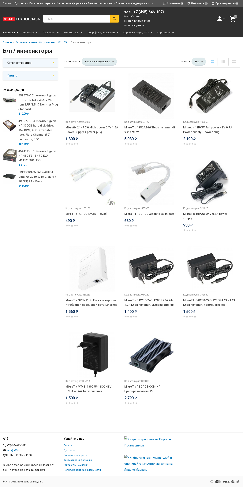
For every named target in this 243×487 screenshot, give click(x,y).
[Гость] (221, 18)
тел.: (144, 12)
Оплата (7, 3)
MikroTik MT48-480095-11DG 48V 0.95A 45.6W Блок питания (88, 389)
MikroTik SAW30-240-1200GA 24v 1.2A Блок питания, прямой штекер (209, 302)
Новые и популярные (97, 61)
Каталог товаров (19, 63)
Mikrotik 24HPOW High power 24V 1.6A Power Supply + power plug (91, 130)
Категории (9, 32)
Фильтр (12, 75)
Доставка (20, 3)
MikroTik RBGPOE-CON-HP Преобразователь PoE (142, 389)
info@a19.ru (138, 25)
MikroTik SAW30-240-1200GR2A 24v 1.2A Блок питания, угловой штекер (149, 302)
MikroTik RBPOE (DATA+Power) (86, 214)
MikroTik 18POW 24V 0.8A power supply (205, 216)
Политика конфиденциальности (134, 3)
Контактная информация (70, 3)
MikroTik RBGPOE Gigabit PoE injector (150, 214)
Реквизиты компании (100, 3)
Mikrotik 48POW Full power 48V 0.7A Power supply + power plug (207, 130)
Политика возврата (41, 3)
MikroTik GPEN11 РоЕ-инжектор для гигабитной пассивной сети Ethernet (91, 302)
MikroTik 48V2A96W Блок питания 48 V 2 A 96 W (150, 130)
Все (197, 61)
